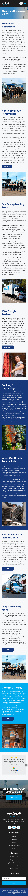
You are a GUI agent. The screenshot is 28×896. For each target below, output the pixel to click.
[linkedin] (14, 827)
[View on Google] (14, 768)
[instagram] (18, 827)
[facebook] (10, 827)
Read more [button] (14, 764)
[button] (2, 765)
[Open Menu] (25, 3)
